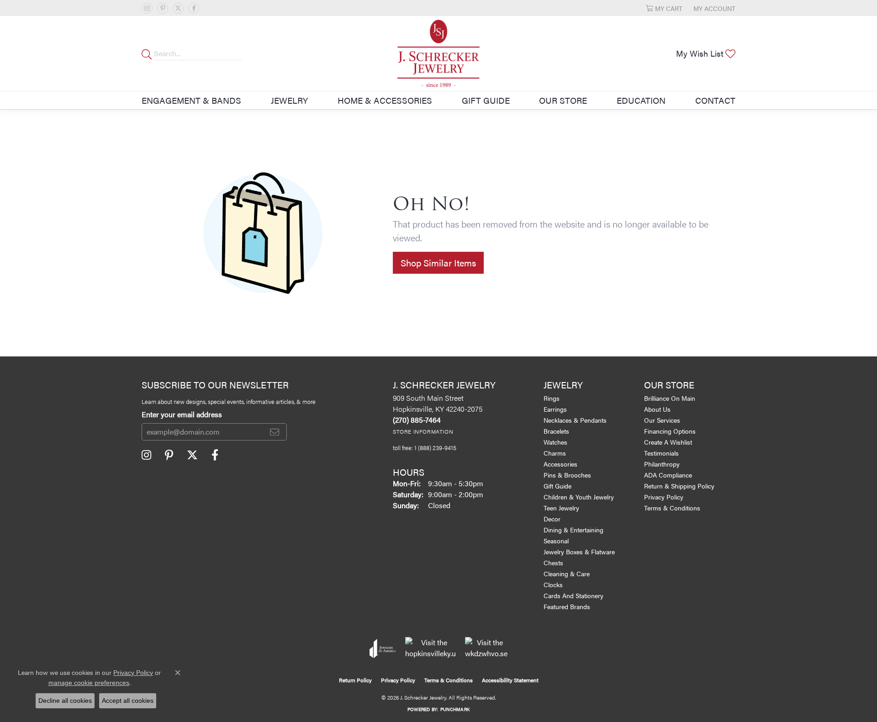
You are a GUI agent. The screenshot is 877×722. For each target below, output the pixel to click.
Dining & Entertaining (573, 529)
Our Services (662, 420)
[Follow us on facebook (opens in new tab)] (193, 8)
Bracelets (556, 430)
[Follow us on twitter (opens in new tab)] (178, 8)
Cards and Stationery (573, 595)
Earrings (555, 409)
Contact (715, 100)
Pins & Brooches (567, 474)
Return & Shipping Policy (679, 485)
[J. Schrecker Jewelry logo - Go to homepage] (438, 53)
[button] (664, 8)
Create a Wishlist (668, 441)
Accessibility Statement (510, 680)
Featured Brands (567, 606)
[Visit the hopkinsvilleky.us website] (430, 648)
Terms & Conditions (672, 507)
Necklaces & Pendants (575, 420)
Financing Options (670, 430)
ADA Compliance (668, 474)
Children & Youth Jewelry (579, 496)
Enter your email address (182, 414)
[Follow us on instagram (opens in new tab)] (147, 8)
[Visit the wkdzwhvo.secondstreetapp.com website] (486, 648)
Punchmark (455, 709)
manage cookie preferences (88, 682)
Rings (552, 398)
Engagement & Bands (191, 100)
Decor (552, 518)
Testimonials (661, 452)
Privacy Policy (663, 496)
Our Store (563, 100)
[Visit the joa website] (383, 648)
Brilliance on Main (669, 398)
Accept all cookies (127, 700)
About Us (657, 409)
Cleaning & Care (567, 573)
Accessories (560, 463)
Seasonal (556, 540)
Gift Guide (486, 100)
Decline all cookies (65, 700)
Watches (555, 441)
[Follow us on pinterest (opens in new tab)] (162, 8)
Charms (555, 452)
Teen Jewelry (561, 507)
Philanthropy (662, 463)
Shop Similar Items (438, 262)
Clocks (553, 584)
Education (641, 100)
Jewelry (289, 100)
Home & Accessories (385, 100)
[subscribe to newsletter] (274, 432)
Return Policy (355, 680)
